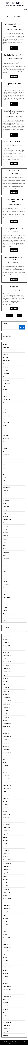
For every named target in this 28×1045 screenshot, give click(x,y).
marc (21, 29)
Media (4, 493)
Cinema (4, 376)
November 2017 (7, 665)
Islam (4, 467)
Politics (5, 539)
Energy (4, 409)
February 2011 (6, 778)
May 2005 (5, 980)
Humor (4, 451)
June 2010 (5, 801)
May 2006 (5, 960)
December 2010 (7, 785)
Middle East (6, 506)
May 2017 (5, 681)
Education (5, 406)
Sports (4, 574)
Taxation (5, 581)
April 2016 (5, 713)
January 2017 (6, 694)
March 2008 (6, 889)
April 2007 (5, 924)
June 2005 (5, 976)
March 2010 (6, 811)
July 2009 (5, 837)
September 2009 (7, 830)
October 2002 (6, 1025)
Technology (6, 584)
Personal (5, 529)
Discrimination (6, 399)
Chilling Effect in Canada (14, 229)
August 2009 (6, 834)
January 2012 (6, 746)
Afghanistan (6, 347)
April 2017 (5, 684)
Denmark (5, 396)
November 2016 (7, 700)
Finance (5, 425)
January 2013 (6, 733)
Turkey (4, 600)
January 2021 (6, 652)
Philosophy (5, 532)
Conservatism (6, 383)
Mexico (5, 503)
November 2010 (7, 788)
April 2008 (5, 885)
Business (5, 363)
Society (5, 568)
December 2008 (7, 859)
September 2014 (7, 730)
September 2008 (7, 869)
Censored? (14, 287)
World (4, 617)
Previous (9, 315)
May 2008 (5, 882)
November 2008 (7, 863)
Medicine (5, 497)
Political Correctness (8, 535)
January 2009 (6, 856)
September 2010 (7, 795)
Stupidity (5, 578)
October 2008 (6, 866)
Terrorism (5, 591)
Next (19, 315)
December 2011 (7, 749)
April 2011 (5, 772)
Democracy (5, 393)
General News (6, 438)
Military (5, 510)
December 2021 (7, 645)
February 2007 (6, 931)
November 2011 (7, 752)
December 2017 (7, 662)
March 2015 (6, 720)
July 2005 (5, 973)
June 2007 (5, 918)
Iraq (4, 464)
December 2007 (7, 898)
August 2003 (6, 999)
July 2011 (5, 762)
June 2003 (5, 1006)
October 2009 (6, 827)
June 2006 (5, 957)
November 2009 (7, 824)
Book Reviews (6, 360)
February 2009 (6, 853)
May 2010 (5, 804)
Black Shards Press (14, 3)
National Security (7, 519)
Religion (5, 548)
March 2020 (6, 658)
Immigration (6, 454)
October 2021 (6, 649)
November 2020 (7, 655)
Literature (5, 490)
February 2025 (6, 636)
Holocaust (5, 448)
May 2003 (5, 1009)
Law (4, 480)
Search (5, 323)
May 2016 (5, 710)
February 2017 (6, 691)
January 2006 (6, 970)
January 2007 (6, 934)
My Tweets (5, 516)
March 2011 (6, 775)
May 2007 (5, 921)
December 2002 (7, 1019)
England (5, 412)
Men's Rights (6, 500)
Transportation (6, 597)
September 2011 (7, 756)
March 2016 (6, 717)
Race (4, 545)
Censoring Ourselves (14, 170)
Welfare (5, 610)
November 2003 (7, 989)
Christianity (6, 373)
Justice (4, 474)
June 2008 (5, 879)
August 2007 (6, 911)
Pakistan (5, 522)
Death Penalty (6, 389)
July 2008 (5, 876)
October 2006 (6, 944)
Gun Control (6, 441)
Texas (4, 594)
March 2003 (6, 1015)
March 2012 (6, 739)
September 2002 (7, 1028)
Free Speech (6, 432)
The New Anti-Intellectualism (14, 142)
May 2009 (5, 843)
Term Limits (5, 587)
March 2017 (6, 687)
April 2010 (5, 808)
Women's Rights (7, 613)
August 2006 (6, 950)
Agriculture (5, 357)
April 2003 (5, 1012)
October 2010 (6, 791)
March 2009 (6, 850)
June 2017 (5, 678)
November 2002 (7, 1022)
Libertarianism (6, 487)
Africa (4, 350)
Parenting (5, 526)
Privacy (5, 542)
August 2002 (6, 1031)
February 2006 (6, 967)
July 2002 (5, 1035)
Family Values (6, 422)
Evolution (5, 419)
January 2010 (6, 817)
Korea (4, 477)
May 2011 (5, 769)
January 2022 (6, 642)
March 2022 (6, 639)
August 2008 (6, 872)
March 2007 (6, 928)
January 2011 (6, 782)
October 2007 (6, 905)
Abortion (5, 344)
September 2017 (7, 671)
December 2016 (7, 697)
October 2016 (6, 704)
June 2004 (5, 983)
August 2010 (6, 798)
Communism (6, 380)
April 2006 (5, 963)
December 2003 (7, 986)
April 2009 (5, 847)
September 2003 (7, 996)
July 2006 (5, 954)
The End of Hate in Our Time (14, 55)
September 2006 (7, 947)
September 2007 (7, 908)
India (4, 458)
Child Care (5, 370)
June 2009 (5, 840)
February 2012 (6, 743)
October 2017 (6, 668)
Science (5, 561)
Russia (4, 555)
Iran (4, 461)
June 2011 (5, 765)
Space (4, 571)
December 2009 (7, 821)
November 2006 (7, 941)
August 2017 (6, 675)
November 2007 (7, 902)
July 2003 (5, 1002)
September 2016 (7, 707)
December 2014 (7, 723)
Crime (4, 386)
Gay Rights (5, 435)
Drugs (4, 402)
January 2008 (6, 895)
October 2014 (6, 726)
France (4, 428)
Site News (5, 565)
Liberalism (5, 484)
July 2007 (5, 915)
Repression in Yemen (14, 84)
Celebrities (5, 367)
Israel (4, 471)
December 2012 (7, 736)
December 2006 (7, 937)
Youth (4, 620)
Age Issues (5, 354)
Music (4, 513)
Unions (4, 604)
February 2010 (6, 814)
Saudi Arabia (6, 558)
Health (4, 445)
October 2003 (6, 993)
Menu (25, 9)
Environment (6, 415)
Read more (14, 47)
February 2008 (6, 892)
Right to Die (6, 552)
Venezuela (5, 607)
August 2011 (6, 759)
